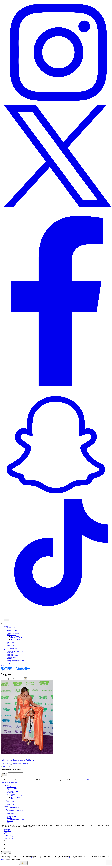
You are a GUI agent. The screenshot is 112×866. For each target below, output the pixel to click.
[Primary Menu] (1, 623)
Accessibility (7, 829)
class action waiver (83, 857)
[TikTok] (57, 617)
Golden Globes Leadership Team (15, 660)
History (6, 646)
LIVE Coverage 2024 (16, 636)
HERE (31, 857)
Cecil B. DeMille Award (13, 633)
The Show (6, 626)
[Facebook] (57, 392)
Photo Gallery (10, 645)
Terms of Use (7, 835)
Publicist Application (12, 655)
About (5, 649)
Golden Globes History (13, 648)
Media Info (10, 652)
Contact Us (10, 661)
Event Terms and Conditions (11, 837)
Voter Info (9, 658)
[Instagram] (57, 104)
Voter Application (11, 657)
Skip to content (4, 665)
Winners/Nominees (12, 630)
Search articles (4, 678)
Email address (4, 773)
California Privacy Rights (10, 832)
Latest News (10, 642)
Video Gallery (11, 643)
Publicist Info (10, 654)
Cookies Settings (8, 838)
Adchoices (6, 834)
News (5, 641)
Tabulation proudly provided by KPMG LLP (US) (14, 782)
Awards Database (11, 627)
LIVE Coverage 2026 (16, 639)
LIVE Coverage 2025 (16, 638)
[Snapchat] (57, 494)
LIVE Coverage (11, 635)
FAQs (8, 663)
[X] (57, 206)
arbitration (93, 857)
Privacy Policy (86, 780)
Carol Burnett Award (12, 632)
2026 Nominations (12, 629)
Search (2, 863)
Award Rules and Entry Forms (15, 651)
